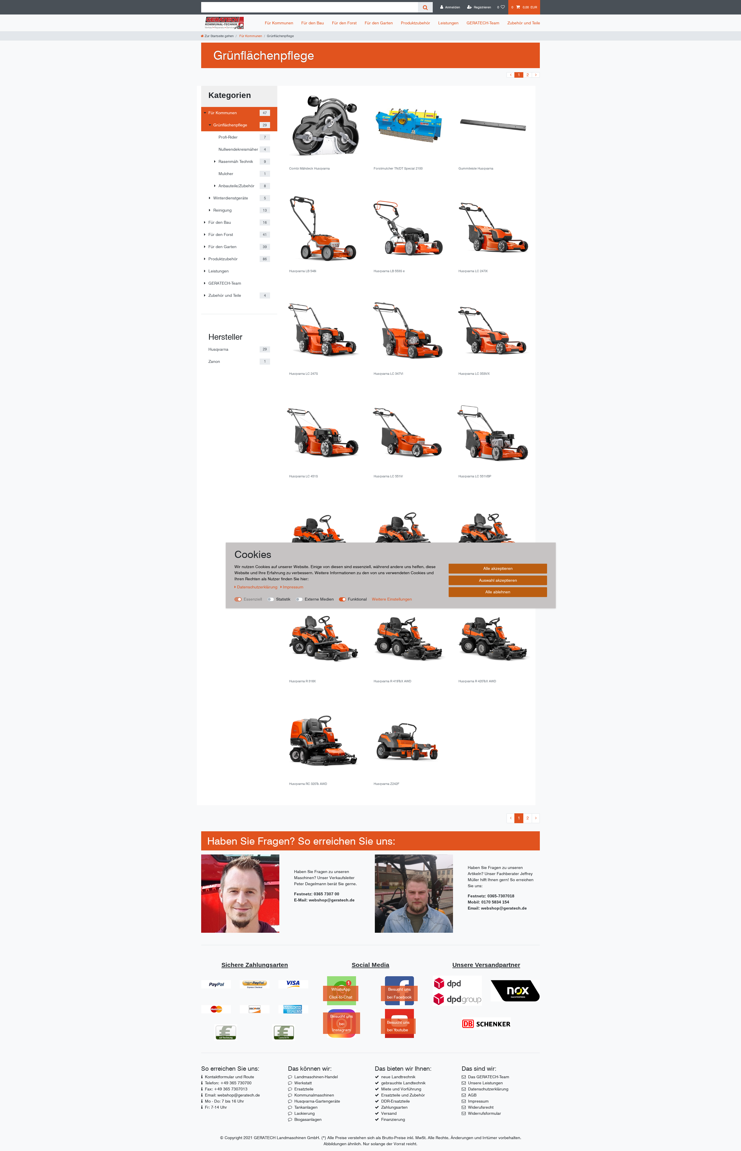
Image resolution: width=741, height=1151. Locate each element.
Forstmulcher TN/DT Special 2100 (398, 168)
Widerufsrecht (481, 1107)
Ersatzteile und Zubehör (403, 1095)
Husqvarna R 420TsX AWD (477, 681)
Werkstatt (303, 1083)
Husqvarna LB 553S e (389, 271)
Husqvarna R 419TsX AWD (392, 681)
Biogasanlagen (308, 1119)
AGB (472, 1095)
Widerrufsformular (484, 1113)
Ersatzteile (303, 1089)
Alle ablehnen (497, 592)
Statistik (283, 599)
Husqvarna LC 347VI (388, 374)
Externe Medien (319, 599)
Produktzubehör (415, 23)
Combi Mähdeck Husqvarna (309, 168)
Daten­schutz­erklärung (257, 587)
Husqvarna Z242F (386, 784)
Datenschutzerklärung (488, 1089)
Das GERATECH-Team (488, 1076)
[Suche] (425, 7)
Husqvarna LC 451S (303, 476)
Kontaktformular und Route (229, 1076)
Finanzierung (393, 1119)
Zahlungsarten (394, 1107)
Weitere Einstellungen (392, 599)
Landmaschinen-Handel (316, 1076)
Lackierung (304, 1113)
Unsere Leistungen (485, 1083)
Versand (389, 1113)
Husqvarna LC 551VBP (474, 476)
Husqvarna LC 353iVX (474, 374)
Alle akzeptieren (498, 568)
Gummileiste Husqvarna (475, 168)
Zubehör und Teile (523, 23)
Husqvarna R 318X (302, 681)
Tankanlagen (306, 1107)
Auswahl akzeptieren (498, 580)
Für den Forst (344, 23)
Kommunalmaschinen (314, 1095)
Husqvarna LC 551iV (388, 476)
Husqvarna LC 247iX (473, 271)
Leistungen (448, 23)
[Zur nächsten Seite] (536, 75)
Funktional (357, 599)
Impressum (478, 1101)
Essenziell (253, 599)
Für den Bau (312, 23)
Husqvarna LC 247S (303, 374)
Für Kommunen (279, 23)
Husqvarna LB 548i (302, 271)
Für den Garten (379, 23)
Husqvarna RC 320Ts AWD (308, 784)
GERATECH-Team (483, 23)
